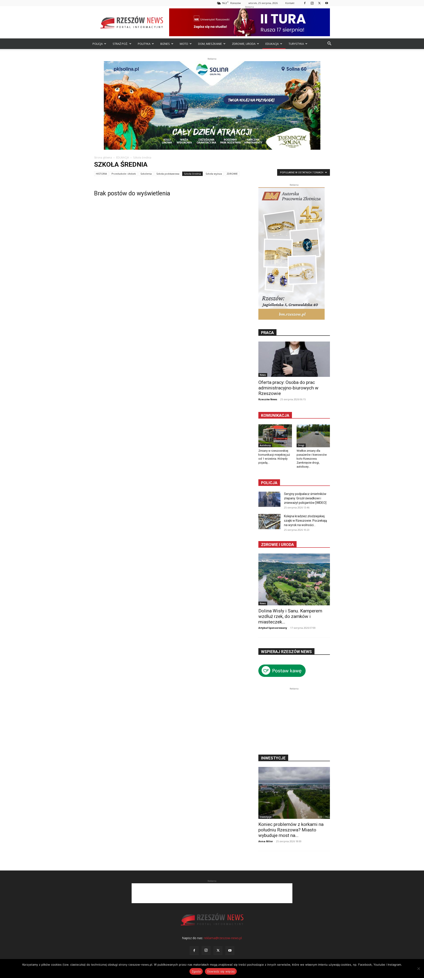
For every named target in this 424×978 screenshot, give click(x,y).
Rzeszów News (267, 399)
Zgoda (196, 971)
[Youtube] (326, 3)
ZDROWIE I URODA (277, 544)
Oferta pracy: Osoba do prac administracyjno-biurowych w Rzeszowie (288, 388)
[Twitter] (319, 3)
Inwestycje (265, 816)
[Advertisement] (294, 718)
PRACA (267, 332)
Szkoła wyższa (214, 173)
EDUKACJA (272, 44)
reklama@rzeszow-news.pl (223, 938)
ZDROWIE (232, 173)
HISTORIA (101, 173)
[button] (329, 44)
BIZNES (165, 44)
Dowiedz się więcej (221, 971)
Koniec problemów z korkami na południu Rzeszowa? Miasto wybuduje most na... (291, 830)
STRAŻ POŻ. (120, 44)
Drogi (301, 445)
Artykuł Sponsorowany (272, 627)
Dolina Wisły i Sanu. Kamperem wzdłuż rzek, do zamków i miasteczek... (290, 616)
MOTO (184, 44)
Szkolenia (146, 173)
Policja (269, 482)
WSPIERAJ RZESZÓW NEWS (286, 651)
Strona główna (103, 157)
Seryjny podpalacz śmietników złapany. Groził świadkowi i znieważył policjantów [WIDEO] (305, 498)
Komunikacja (275, 415)
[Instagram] (312, 3)
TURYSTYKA (296, 44)
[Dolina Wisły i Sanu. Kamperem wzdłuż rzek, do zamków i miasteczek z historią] (294, 579)
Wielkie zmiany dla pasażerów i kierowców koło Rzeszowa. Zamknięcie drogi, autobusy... (312, 458)
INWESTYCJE (273, 758)
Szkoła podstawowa (167, 173)
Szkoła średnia (192, 173)
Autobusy (265, 445)
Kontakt (289, 3)
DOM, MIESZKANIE (210, 44)
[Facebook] (304, 3)
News (263, 374)
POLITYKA (144, 44)
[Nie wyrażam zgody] (418, 968)
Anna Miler (265, 841)
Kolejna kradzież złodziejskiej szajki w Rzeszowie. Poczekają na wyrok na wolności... (305, 520)
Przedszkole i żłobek (124, 173)
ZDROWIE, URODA (244, 44)
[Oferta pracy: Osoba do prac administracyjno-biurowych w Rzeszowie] (294, 359)
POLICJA (98, 44)
